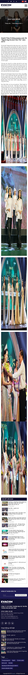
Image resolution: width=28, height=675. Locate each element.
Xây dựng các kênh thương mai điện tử (10, 665)
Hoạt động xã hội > (17, 23)
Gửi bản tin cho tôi (21, 595)
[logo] (6, 5)
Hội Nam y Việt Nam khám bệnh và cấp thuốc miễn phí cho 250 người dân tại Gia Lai (17, 503)
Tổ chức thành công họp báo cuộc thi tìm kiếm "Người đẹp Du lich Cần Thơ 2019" (16, 532)
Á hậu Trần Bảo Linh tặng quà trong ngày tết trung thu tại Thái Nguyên (16, 569)
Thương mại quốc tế (6, 660)
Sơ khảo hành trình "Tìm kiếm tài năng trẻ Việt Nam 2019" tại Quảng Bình (16, 544)
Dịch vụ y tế (4, 663)
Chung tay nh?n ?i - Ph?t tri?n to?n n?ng (17, 563)
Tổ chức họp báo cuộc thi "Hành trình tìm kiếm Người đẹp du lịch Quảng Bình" (16, 557)
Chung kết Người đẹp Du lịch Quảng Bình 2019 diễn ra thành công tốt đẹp (16, 538)
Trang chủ (7, 23)
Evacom (13, 673)
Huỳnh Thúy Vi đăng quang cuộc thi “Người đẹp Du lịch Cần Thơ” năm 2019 (17, 652)
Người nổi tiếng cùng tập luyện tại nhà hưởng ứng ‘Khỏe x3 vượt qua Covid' (17, 519)
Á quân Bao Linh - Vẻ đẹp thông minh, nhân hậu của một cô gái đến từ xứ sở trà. (16, 525)
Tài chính (10, 663)
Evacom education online (7, 668)
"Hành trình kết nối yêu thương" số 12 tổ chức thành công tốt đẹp (17, 550)
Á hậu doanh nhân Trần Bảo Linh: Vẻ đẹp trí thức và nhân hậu (17, 513)
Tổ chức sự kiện (20, 660)
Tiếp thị (13, 660)
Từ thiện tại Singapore (14, 573)
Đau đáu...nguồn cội (13, 508)
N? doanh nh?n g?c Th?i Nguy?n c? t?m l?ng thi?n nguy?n (16, 579)
